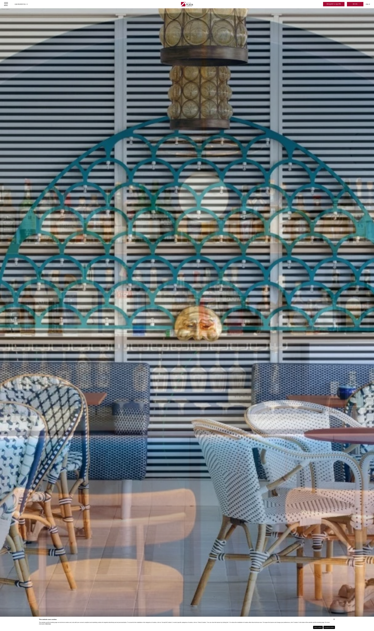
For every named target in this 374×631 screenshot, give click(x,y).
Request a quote (334, 4)
